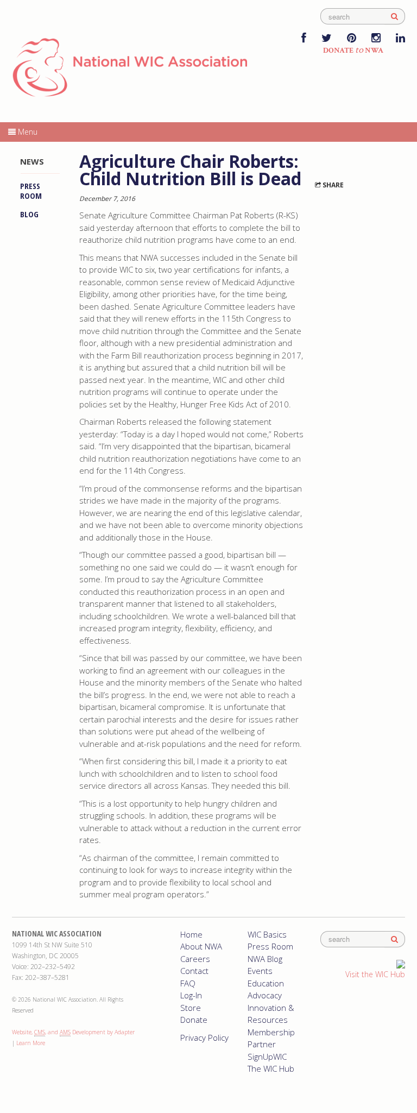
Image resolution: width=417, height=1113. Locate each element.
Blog (29, 214)
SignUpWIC (267, 1056)
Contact (194, 970)
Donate (193, 1019)
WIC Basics (267, 934)
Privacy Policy (204, 1037)
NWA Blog (265, 958)
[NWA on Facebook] (303, 39)
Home (191, 934)
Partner (262, 1044)
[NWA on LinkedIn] (400, 39)
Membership (271, 1032)
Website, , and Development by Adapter (73, 1032)
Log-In (191, 995)
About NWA (201, 946)
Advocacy (265, 995)
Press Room (31, 190)
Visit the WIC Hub (375, 974)
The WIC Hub (271, 1068)
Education (266, 983)
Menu (26, 132)
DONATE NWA (353, 50)
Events (260, 970)
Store (190, 1007)
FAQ (187, 983)
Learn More (30, 1043)
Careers (195, 958)
